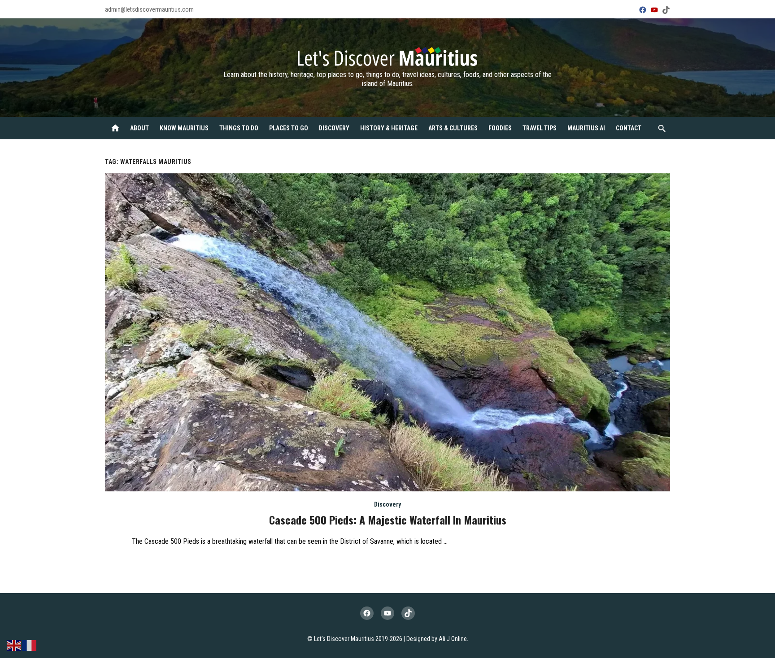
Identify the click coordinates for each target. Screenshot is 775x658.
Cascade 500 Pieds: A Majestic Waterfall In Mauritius (387, 520)
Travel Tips (539, 128)
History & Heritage (389, 128)
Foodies (500, 128)
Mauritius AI (586, 128)
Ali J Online (453, 638)
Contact (628, 128)
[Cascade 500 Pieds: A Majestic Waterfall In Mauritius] (387, 332)
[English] (14, 645)
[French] (29, 645)
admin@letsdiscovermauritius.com (149, 9)
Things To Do (238, 128)
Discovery (334, 128)
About (139, 128)
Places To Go (288, 128)
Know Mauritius (184, 128)
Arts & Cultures (453, 128)
